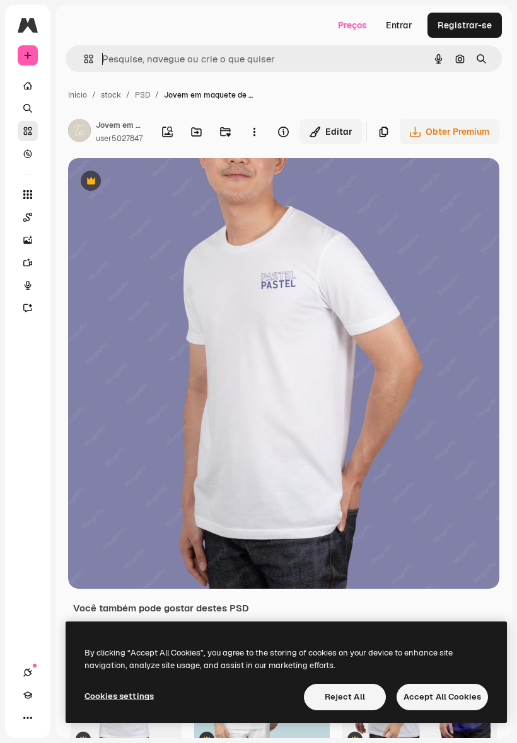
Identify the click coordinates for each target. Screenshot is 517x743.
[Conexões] (28, 672)
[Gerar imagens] (28, 240)
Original (148, 182)
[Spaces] (28, 217)
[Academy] (28, 695)
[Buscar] (28, 108)
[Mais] (28, 718)
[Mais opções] (254, 131)
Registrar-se (465, 25)
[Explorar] (28, 154)
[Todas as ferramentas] (28, 194)
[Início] (28, 86)
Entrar (399, 25)
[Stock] (28, 131)
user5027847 (119, 138)
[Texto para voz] (28, 285)
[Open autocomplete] (83, 59)
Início (77, 95)
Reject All (345, 696)
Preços (352, 25)
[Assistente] (28, 308)
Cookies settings (119, 696)
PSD (142, 95)
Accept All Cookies (442, 696)
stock (111, 95)
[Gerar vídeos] (28, 262)
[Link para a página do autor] (79, 132)
